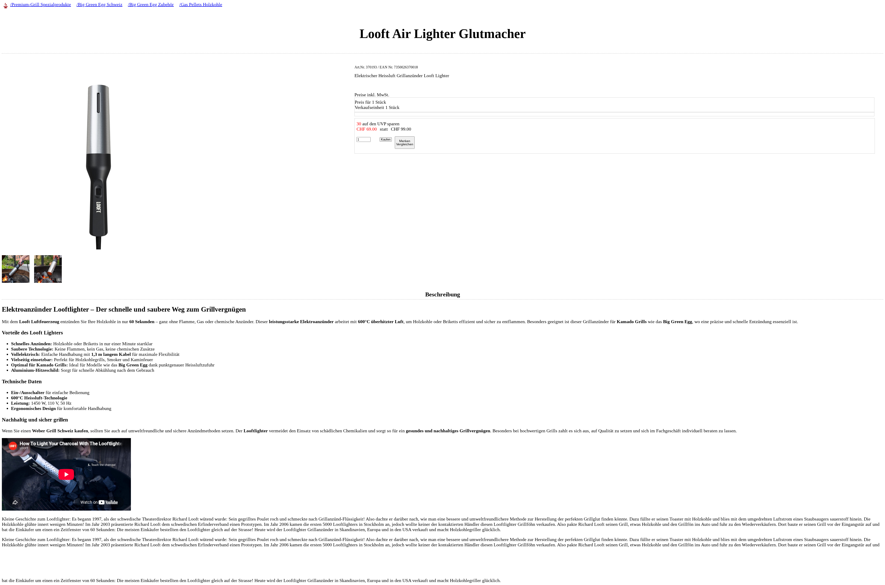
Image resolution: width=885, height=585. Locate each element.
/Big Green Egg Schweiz (99, 4)
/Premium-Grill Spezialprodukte (40, 4)
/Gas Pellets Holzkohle (200, 4)
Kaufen (385, 139)
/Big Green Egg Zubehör (151, 4)
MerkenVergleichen (404, 142)
